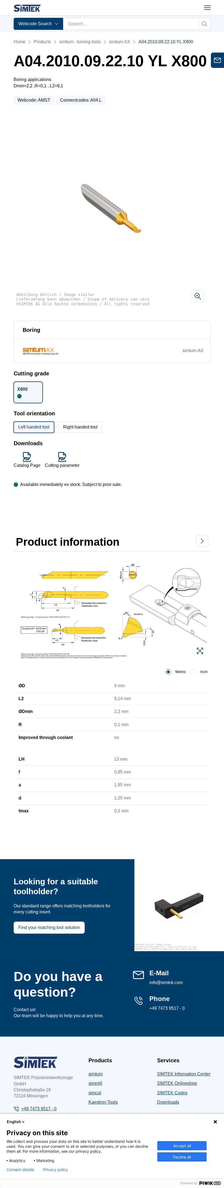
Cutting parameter (62, 465)
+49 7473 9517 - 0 (167, 1008)
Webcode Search (35, 23)
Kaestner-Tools (103, 1102)
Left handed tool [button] (33, 427)
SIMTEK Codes (172, 1093)
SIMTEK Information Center (183, 1074)
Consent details (20, 1169)
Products (42, 41)
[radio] (168, 672)
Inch (204, 671)
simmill (95, 1083)
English (14, 1121)
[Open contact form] (217, 60)
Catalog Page (27, 465)
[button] (28, 392)
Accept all (182, 1145)
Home (19, 41)
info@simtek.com (166, 982)
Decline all (182, 1157)
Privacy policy (55, 1169)
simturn (96, 1074)
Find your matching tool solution (49, 927)
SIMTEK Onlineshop (177, 1083)
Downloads (168, 1102)
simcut (95, 1093)
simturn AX (119, 41)
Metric (180, 671)
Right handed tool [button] (80, 427)
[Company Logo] (35, 1062)
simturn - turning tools (80, 41)
